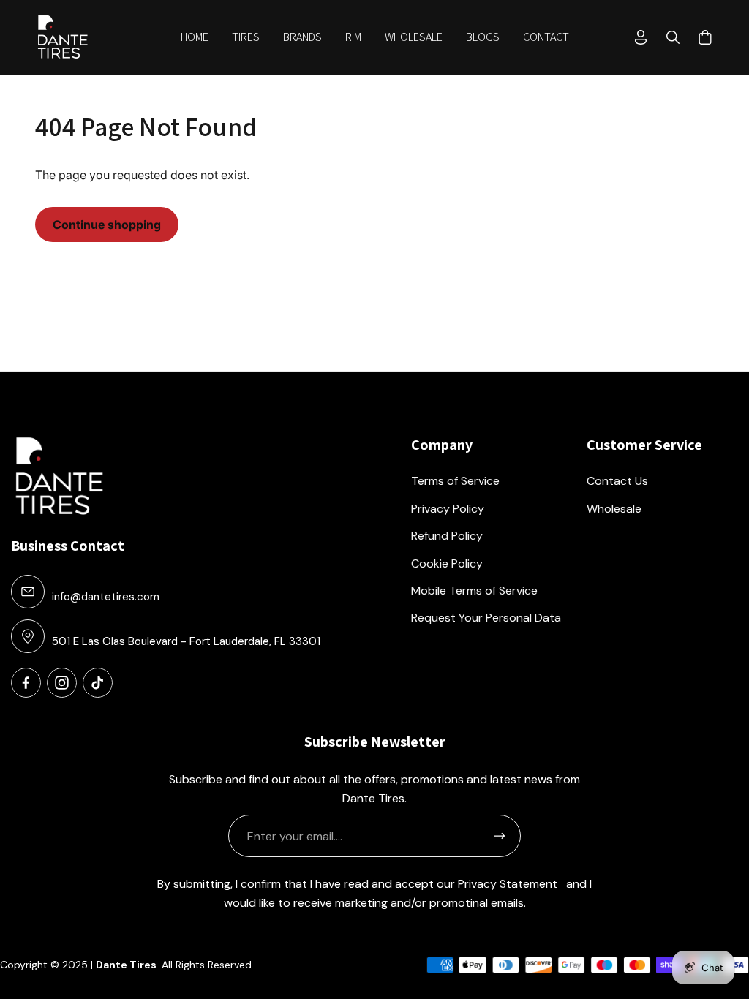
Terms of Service (455, 481)
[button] (245, 37)
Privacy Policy (447, 508)
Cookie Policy (447, 563)
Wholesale (614, 508)
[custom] (26, 683)
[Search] (673, 37)
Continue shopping (107, 224)
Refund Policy (447, 535)
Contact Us (617, 481)
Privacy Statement (507, 883)
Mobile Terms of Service (474, 590)
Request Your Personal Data (486, 617)
